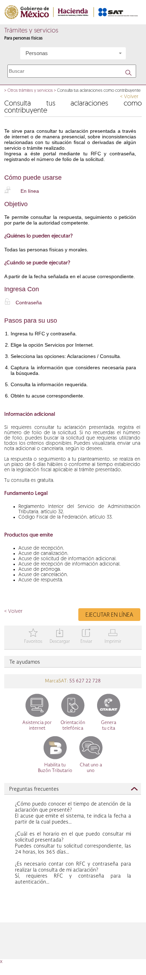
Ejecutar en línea (109, 615)
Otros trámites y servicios (30, 91)
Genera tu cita (108, 725)
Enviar (86, 636)
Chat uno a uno (91, 768)
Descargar (60, 636)
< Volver (129, 97)
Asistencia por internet (37, 725)
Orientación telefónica (73, 725)
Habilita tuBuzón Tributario (55, 768)
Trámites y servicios (31, 31)
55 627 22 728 (84, 681)
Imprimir (113, 636)
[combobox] (73, 53)
